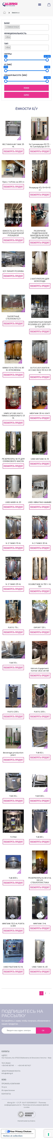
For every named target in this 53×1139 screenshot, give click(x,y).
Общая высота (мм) (15, 75)
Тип (6, 44)
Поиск (26, 87)
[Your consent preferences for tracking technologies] (48, 1134)
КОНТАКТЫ (6, 1094)
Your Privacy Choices (20, 1131)
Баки (7, 23)
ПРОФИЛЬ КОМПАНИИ (11, 1083)
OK (43, 1030)
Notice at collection (13, 1135)
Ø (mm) (8, 65)
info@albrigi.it (7, 1073)
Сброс (26, 95)
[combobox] (26, 27)
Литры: (8, 54)
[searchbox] (21, 27)
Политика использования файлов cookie (36, 1106)
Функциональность (15, 33)
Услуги (4, 1087)
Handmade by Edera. (27, 1121)
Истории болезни (8, 1090)
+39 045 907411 (8, 1065)
